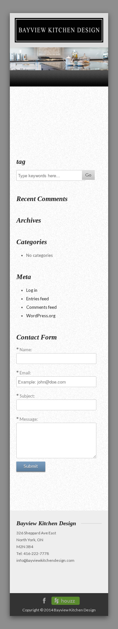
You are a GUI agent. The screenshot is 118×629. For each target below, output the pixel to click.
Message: (29, 419)
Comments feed (41, 307)
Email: (25, 372)
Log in (31, 290)
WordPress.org (40, 315)
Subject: (27, 396)
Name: (26, 349)
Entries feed (37, 298)
